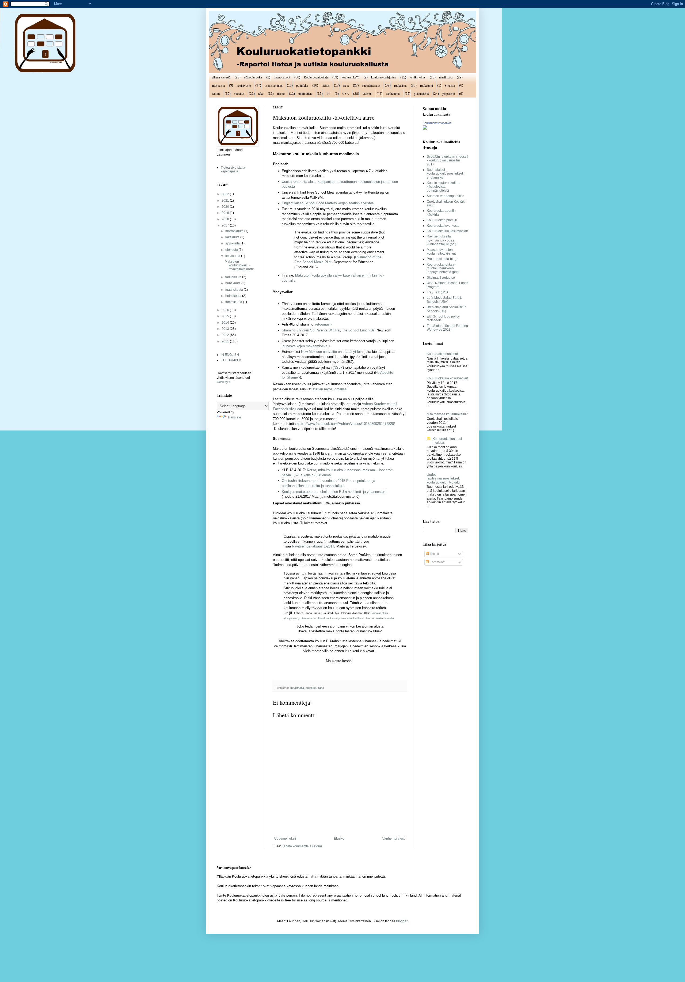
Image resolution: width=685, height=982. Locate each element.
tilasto (281, 93)
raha (346, 85)
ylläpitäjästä (421, 93)
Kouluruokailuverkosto (443, 226)
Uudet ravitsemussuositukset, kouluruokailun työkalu (443, 478)
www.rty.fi (223, 382)
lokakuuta (232, 237)
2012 (226, 335)
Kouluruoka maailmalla (444, 354)
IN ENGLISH (230, 355)
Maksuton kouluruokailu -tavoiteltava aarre (239, 265)
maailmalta (445, 77)
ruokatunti (426, 85)
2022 (226, 194)
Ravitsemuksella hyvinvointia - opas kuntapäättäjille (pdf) (441, 240)
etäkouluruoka (253, 77)
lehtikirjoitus (417, 77)
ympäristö (448, 93)
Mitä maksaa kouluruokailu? (447, 414)
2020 (226, 207)
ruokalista (400, 85)
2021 (226, 200)
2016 (226, 310)
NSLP (338, 367)
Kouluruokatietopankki (437, 122)
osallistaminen (274, 85)
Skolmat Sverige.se (441, 278)
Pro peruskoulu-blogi (442, 259)
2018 (226, 219)
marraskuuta (234, 231)
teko (261, 93)
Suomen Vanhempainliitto (445, 196)
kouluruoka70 (350, 77)
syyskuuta (233, 243)
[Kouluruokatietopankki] (425, 128)
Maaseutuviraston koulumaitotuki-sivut (441, 251)
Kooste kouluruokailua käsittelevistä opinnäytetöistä (443, 186)
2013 (226, 329)
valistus (367, 93)
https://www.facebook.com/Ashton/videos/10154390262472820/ (346, 424)
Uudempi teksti (285, 838)
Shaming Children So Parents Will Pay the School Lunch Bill (328, 330)
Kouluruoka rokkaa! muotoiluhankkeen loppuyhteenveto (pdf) (443, 268)
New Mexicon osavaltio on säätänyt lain (332, 352)
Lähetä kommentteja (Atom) (302, 846)
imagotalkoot (282, 77)
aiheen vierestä (221, 77)
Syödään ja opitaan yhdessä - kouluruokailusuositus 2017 (447, 160)
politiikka (302, 85)
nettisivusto (244, 85)
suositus (239, 93)
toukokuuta (233, 277)
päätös (326, 85)
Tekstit (434, 554)
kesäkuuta (233, 256)
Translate (234, 417)
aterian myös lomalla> (330, 389)
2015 (226, 316)
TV (328, 93)
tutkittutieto (305, 93)
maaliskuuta (234, 290)
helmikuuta (233, 296)
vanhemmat (393, 93)
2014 (226, 322)
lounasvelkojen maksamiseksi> (306, 346)
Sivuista (450, 85)
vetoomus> (323, 324)
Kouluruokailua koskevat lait (447, 231)
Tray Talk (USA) (438, 292)
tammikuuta (234, 302)
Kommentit (437, 562)
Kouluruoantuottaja (316, 77)
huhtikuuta (233, 283)
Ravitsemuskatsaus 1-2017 (313, 546)
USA (345, 93)
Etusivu (339, 838)
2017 (226, 225)
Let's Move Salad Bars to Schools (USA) (445, 299)
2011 (226, 341)
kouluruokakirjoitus (383, 77)
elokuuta (232, 250)
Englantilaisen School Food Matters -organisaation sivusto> (328, 203)
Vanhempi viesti (393, 838)
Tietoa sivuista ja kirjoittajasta (233, 169)
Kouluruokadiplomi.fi (442, 220)
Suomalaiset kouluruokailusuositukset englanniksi (445, 173)
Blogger (401, 921)
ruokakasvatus (371, 85)
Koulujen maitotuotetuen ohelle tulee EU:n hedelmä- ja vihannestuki (334, 492)
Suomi (216, 93)
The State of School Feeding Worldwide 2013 (447, 327)
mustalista (218, 85)
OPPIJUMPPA (231, 360)
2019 (226, 213)
